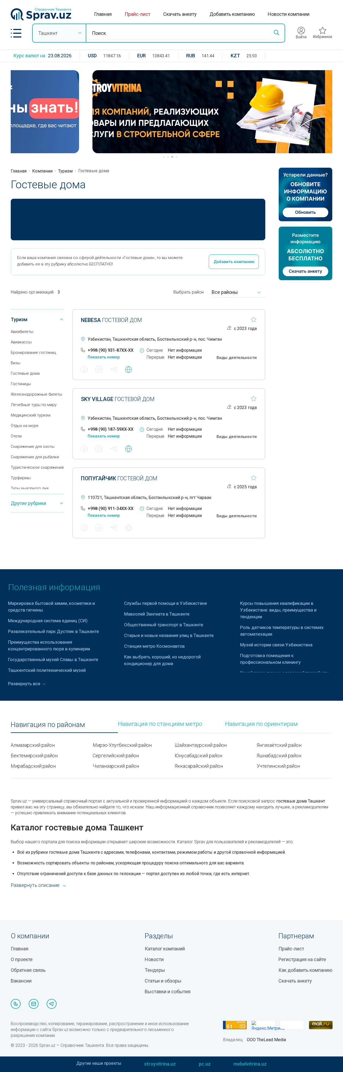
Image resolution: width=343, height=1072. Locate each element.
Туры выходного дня (30, 488)
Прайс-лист (137, 14)
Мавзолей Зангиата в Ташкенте (156, 614)
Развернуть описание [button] (35, 885)
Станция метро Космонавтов (154, 646)
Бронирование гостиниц (33, 352)
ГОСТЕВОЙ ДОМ (111, 320)
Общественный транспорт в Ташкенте (163, 624)
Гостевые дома (25, 373)
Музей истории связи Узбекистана (276, 644)
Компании (42, 171)
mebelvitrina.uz (250, 1064)
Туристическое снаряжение (37, 467)
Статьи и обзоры (163, 981)
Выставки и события (168, 991)
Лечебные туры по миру (34, 404)
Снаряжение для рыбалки (35, 457)
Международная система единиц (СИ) (48, 620)
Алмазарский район (33, 745)
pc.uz (205, 1064)
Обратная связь (28, 970)
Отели (16, 436)
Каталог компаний (165, 948)
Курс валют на (29, 55)
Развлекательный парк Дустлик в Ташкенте (53, 631)
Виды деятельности (237, 357)
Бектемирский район (34, 755)
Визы (15, 363)
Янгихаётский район (279, 745)
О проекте (22, 959)
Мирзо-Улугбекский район (122, 745)
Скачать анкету (180, 14)
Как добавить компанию (305, 970)
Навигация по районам (48, 725)
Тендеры (155, 970)
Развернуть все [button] (24, 683)
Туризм (65, 171)
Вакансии (21, 981)
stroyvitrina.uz (160, 1064)
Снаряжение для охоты (32, 446)
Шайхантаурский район (201, 745)
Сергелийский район (116, 755)
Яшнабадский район (279, 755)
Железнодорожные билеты (36, 394)
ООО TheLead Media (266, 1039)
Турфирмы (21, 477)
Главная (103, 14)
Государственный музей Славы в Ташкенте (53, 659)
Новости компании (289, 14)
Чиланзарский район (116, 766)
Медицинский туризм (30, 415)
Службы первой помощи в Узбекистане (165, 603)
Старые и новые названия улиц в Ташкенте (169, 635)
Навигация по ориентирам (261, 724)
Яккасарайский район (199, 766)
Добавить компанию (232, 14)
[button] (16, 33)
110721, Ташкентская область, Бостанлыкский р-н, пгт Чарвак (149, 497)
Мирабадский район (33, 766)
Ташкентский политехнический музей (47, 670)
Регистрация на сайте (302, 959)
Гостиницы (21, 383)
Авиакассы (21, 342)
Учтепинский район (278, 766)
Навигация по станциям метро (160, 724)
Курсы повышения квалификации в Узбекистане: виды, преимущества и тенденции (278, 610)
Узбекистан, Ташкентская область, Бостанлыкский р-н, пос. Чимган (155, 339)
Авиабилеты (22, 331)
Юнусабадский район (198, 755)
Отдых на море (25, 425)
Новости (154, 959)
